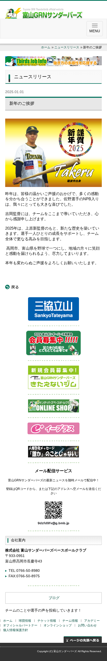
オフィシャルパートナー (20, 625)
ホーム (45, 47)
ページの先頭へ (83, 639)
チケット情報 (46, 621)
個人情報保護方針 (15, 630)
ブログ (53, 598)
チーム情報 (70, 621)
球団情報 (25, 621)
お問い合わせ (87, 625)
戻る (12, 287)
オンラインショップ (58, 625)
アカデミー (92, 621)
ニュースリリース (66, 47)
